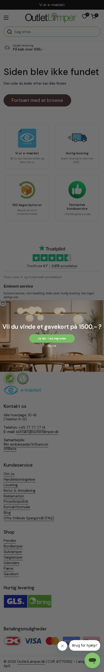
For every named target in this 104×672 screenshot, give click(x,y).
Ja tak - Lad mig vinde (52, 338)
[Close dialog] (2, 303)
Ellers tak (52, 345)
